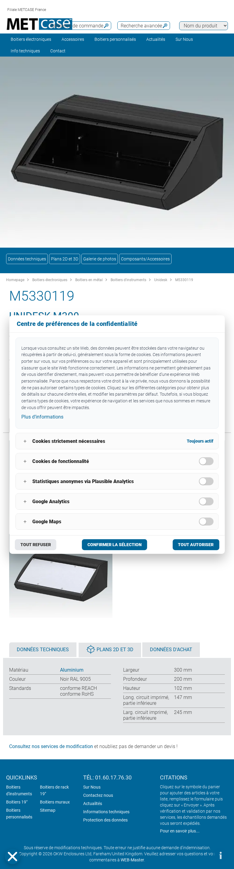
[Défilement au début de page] (202, 855)
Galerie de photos (99, 258)
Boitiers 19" (16, 802)
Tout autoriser (196, 544)
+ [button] (25, 441)
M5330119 (184, 280)
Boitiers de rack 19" (54, 790)
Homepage (15, 280)
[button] (12, 856)
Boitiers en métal (89, 280)
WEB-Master (132, 859)
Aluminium (71, 670)
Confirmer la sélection (114, 544)
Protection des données (105, 820)
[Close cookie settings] (12, 856)
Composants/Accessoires (145, 258)
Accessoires (73, 39)
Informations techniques (106, 811)
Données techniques (27, 258)
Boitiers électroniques (31, 39)
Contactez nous (98, 795)
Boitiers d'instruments (128, 280)
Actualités (155, 39)
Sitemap (47, 810)
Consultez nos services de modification (51, 746)
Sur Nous (92, 787)
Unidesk (160, 280)
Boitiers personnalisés (115, 39)
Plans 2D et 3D (64, 258)
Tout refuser (35, 544)
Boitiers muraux (55, 802)
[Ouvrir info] (220, 855)
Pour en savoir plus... (180, 830)
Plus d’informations (42, 417)
